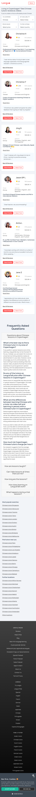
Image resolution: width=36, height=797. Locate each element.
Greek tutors (18, 757)
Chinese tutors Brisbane (10, 533)
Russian (18, 723)
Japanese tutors (18, 764)
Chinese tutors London (9, 519)
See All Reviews (8, 67)
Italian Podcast (18, 662)
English (18, 696)
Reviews (18, 631)
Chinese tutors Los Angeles (11, 550)
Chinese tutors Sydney (9, 522)
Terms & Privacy (18, 676)
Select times (24, 20)
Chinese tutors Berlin (9, 564)
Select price (6, 27)
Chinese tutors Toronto (9, 512)
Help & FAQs (18, 635)
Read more (28, 785)
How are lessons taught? (15, 466)
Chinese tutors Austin (9, 526)
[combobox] (9, 19)
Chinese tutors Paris (8, 543)
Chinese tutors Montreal (10, 584)
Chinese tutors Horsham (10, 605)
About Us (18, 669)
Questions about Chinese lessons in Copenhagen (18, 336)
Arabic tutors (18, 736)
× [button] (34, 777)
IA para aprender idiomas (18, 645)
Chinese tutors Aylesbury (10, 553)
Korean (18, 720)
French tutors (18, 750)
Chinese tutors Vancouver (10, 509)
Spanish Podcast (18, 655)
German (18, 702)
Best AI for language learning (18, 641)
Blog (18, 638)
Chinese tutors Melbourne (10, 536)
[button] (6, 55)
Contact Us (18, 672)
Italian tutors (18, 760)
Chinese (18, 713)
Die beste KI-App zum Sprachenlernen (18, 652)
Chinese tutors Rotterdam (10, 598)
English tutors (18, 746)
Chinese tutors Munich (9, 591)
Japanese (18, 709)
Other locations (7, 615)
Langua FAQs (18, 689)
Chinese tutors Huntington (11, 608)
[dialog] (18, 785)
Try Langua (18, 685)
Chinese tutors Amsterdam (10, 611)
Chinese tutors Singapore (10, 505)
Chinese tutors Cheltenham (11, 587)
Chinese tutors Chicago (9, 567)
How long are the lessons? (16, 479)
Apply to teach (18, 665)
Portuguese (18, 716)
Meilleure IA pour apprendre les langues (18, 648)
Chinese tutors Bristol (9, 529)
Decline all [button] (27, 789)
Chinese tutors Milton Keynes (11, 580)
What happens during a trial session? (18, 493)
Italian (18, 706)
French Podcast (18, 659)
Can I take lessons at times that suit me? (18, 472)
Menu (31, 3)
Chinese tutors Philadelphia (11, 546)
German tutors (18, 753)
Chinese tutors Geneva (9, 560)
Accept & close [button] (10, 789)
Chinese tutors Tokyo (9, 516)
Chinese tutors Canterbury (10, 570)
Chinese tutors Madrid (9, 594)
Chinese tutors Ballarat (9, 574)
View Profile (8, 72)
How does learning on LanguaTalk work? (18, 485)
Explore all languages (18, 727)
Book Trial (19, 72)
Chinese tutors (18, 739)
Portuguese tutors (18, 770)
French (18, 699)
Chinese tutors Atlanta (9, 601)
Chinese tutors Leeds (9, 557)
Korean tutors (18, 767)
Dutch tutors (18, 743)
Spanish (18, 692)
